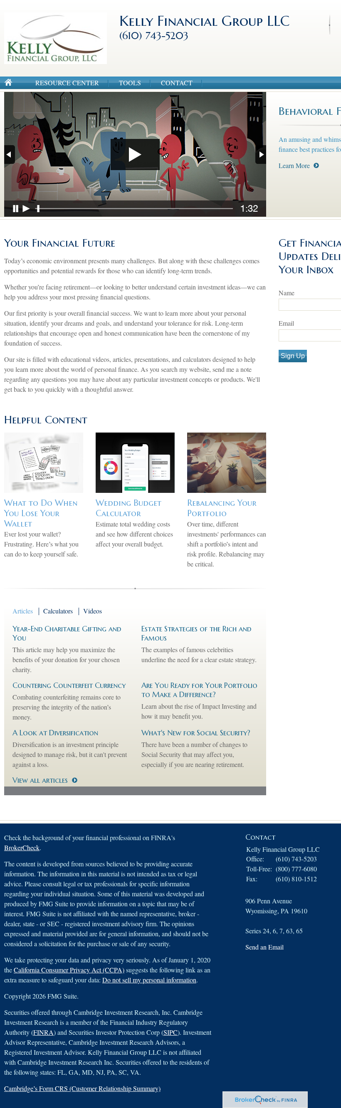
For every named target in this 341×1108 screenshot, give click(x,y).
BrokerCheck (22, 847)
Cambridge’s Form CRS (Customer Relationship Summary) (82, 1088)
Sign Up (293, 355)
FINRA (43, 1032)
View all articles (40, 780)
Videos (92, 610)
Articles (22, 610)
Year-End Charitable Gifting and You (66, 633)
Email (286, 323)
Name (286, 292)
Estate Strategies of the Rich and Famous (196, 633)
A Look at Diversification (55, 732)
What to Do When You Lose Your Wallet (40, 513)
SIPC (170, 1032)
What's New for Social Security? (195, 732)
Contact (177, 82)
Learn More (294, 165)
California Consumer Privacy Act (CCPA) (69, 969)
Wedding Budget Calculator (128, 508)
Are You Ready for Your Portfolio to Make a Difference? (199, 689)
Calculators (58, 610)
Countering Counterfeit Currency (69, 685)
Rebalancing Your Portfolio (222, 508)
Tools (130, 82)
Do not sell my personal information (149, 979)
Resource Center (67, 82)
